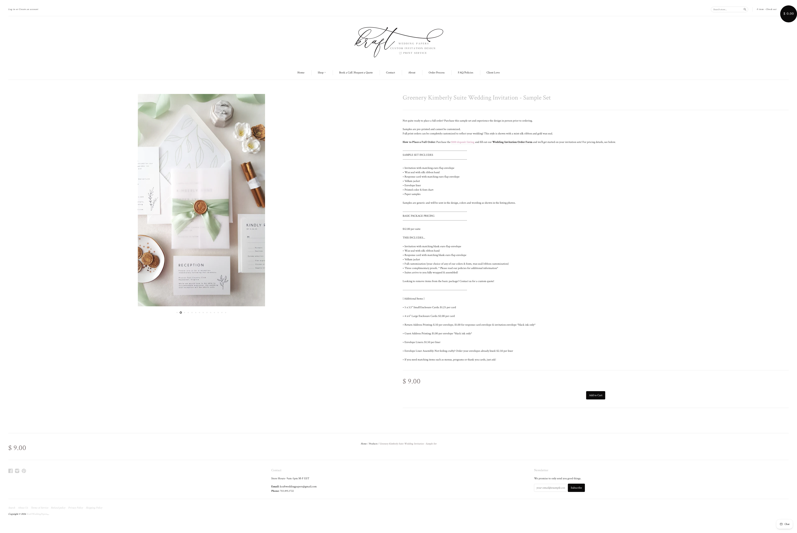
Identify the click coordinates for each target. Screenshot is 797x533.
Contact (390, 72)
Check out (771, 9)
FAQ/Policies (465, 72)
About (411, 72)
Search (11, 507)
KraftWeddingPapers (37, 514)
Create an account (28, 9)
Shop (321, 72)
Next (385, 200)
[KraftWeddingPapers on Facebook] (10, 471)
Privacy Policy (75, 507)
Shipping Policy (94, 507)
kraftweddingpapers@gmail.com (298, 486)
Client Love (493, 72)
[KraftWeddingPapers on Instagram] (17, 471)
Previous (17, 200)
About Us (23, 507)
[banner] (398, 41)
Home (300, 72)
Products (373, 443)
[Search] (745, 9)
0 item (760, 9)
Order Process (437, 72)
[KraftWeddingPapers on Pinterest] (24, 471)
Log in (11, 9)
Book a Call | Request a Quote (356, 72)
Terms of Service (39, 507)
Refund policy (58, 507)
